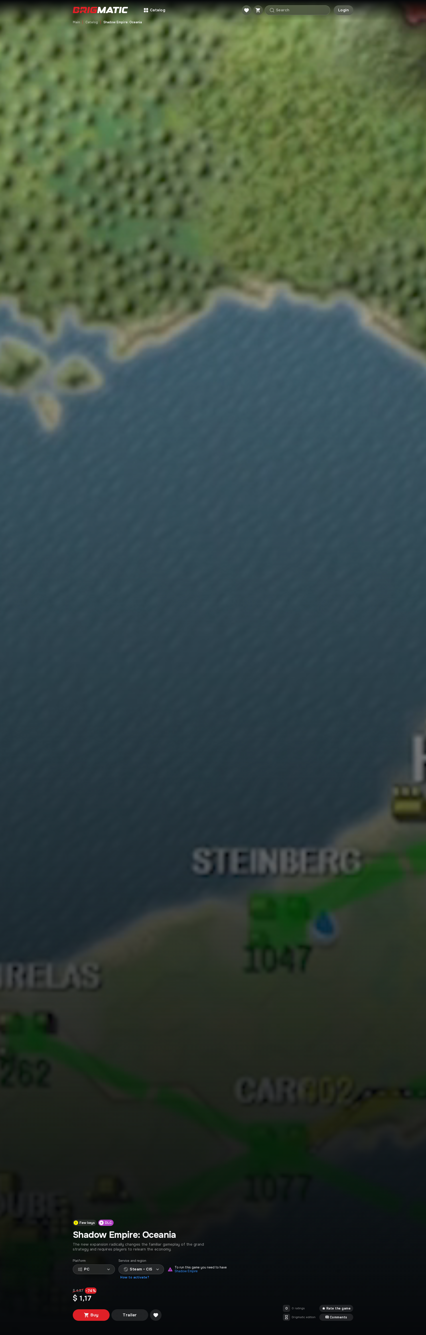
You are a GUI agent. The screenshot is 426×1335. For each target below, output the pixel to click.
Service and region (132, 1261)
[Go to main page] (100, 10)
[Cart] (258, 10)
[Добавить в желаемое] (156, 1315)
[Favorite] (246, 10)
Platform (79, 1261)
